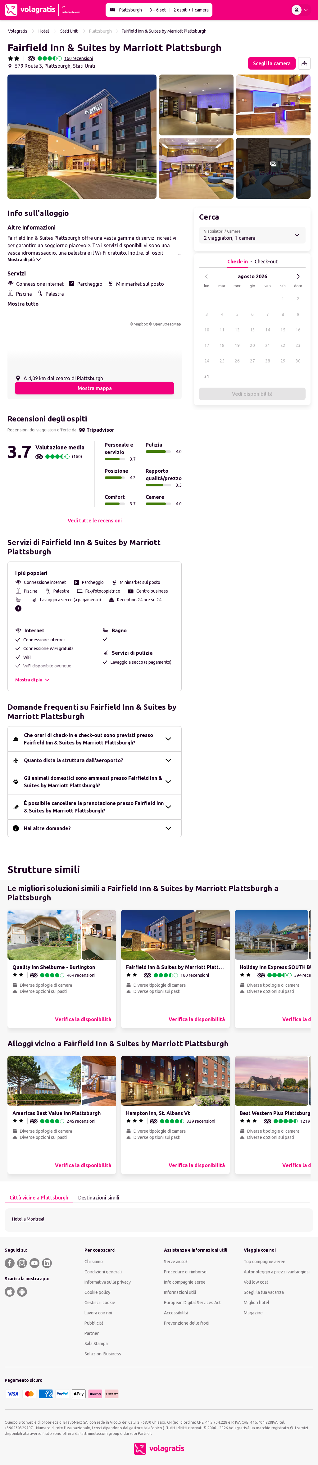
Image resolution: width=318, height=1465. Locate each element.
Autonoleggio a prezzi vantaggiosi (277, 1271)
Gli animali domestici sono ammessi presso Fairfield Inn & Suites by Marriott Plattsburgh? (93, 781)
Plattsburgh (130, 9)
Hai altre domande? (47, 828)
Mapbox (141, 324)
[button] (82, 137)
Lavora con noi (98, 1312)
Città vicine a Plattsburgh (39, 1197)
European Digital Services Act (192, 1302)
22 (282, 345)
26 (237, 360)
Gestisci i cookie (99, 1302)
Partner (91, 1333)
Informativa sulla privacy (107, 1282)
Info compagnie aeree (185, 1282)
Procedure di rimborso (185, 1271)
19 (237, 345)
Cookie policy (97, 1292)
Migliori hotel (256, 1302)
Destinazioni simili (98, 1197)
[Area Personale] (300, 10)
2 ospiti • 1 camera (191, 9)
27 (252, 360)
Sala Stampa (96, 1343)
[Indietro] (206, 276)
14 (267, 329)
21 (267, 345)
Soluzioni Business (102, 1353)
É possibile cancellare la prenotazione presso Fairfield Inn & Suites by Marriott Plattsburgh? (94, 806)
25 (222, 360)
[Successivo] (298, 276)
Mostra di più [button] (28, 679)
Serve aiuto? (176, 1261)
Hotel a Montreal (28, 1219)
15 (282, 329)
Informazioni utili (180, 1292)
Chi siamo (93, 1261)
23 (298, 345)
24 (206, 360)
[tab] (39, 1198)
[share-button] (304, 63)
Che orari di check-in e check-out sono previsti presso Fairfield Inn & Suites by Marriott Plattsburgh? (88, 738)
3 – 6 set (158, 9)
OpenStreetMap (167, 324)
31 (206, 376)
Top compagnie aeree (264, 1261)
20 (252, 345)
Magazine (253, 1312)
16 (298, 329)
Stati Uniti (69, 31)
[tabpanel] (159, 1220)
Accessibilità (176, 1312)
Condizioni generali (103, 1271)
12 (237, 329)
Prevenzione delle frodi (186, 1323)
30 (298, 360)
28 (267, 360)
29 (282, 360)
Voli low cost (256, 1282)
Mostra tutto (23, 304)
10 (206, 329)
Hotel (44, 31)
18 (222, 345)
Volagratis (17, 31)
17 (206, 345)
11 (222, 329)
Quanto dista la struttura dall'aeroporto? (73, 760)
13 (252, 329)
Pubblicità (93, 1323)
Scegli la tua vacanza (264, 1292)
